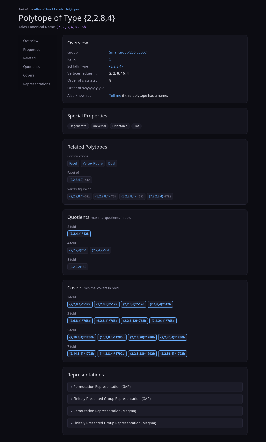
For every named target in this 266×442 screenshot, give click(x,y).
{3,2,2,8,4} (105, 196)
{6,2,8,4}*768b (106, 321)
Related (29, 57)
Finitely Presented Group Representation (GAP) (112, 398)
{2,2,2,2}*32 (77, 267)
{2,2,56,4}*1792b (172, 353)
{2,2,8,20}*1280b (142, 337)
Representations (36, 83)
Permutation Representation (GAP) (101, 386)
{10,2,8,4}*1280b (112, 337)
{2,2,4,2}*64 (100, 250)
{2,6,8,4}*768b (80, 321)
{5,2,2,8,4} (133, 196)
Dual (111, 163)
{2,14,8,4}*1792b (81, 353)
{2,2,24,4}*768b (162, 321)
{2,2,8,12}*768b (134, 321)
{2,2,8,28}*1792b (142, 353)
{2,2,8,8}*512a (106, 304)
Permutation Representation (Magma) (104, 411)
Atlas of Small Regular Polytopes (56, 9)
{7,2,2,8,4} (160, 196)
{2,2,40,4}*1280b (172, 337)
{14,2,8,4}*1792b (112, 353)
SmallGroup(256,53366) (128, 52)
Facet (73, 163)
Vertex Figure (93, 163)
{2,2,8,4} (116, 66)
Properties (31, 49)
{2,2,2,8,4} (79, 196)
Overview (30, 40)
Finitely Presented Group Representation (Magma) (114, 423)
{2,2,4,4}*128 (79, 234)
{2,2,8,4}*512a (80, 304)
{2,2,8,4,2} (79, 180)
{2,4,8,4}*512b (160, 304)
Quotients (31, 66)
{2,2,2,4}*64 (77, 250)
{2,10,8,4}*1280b (81, 337)
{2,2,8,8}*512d (133, 304)
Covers (28, 75)
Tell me (115, 95)
